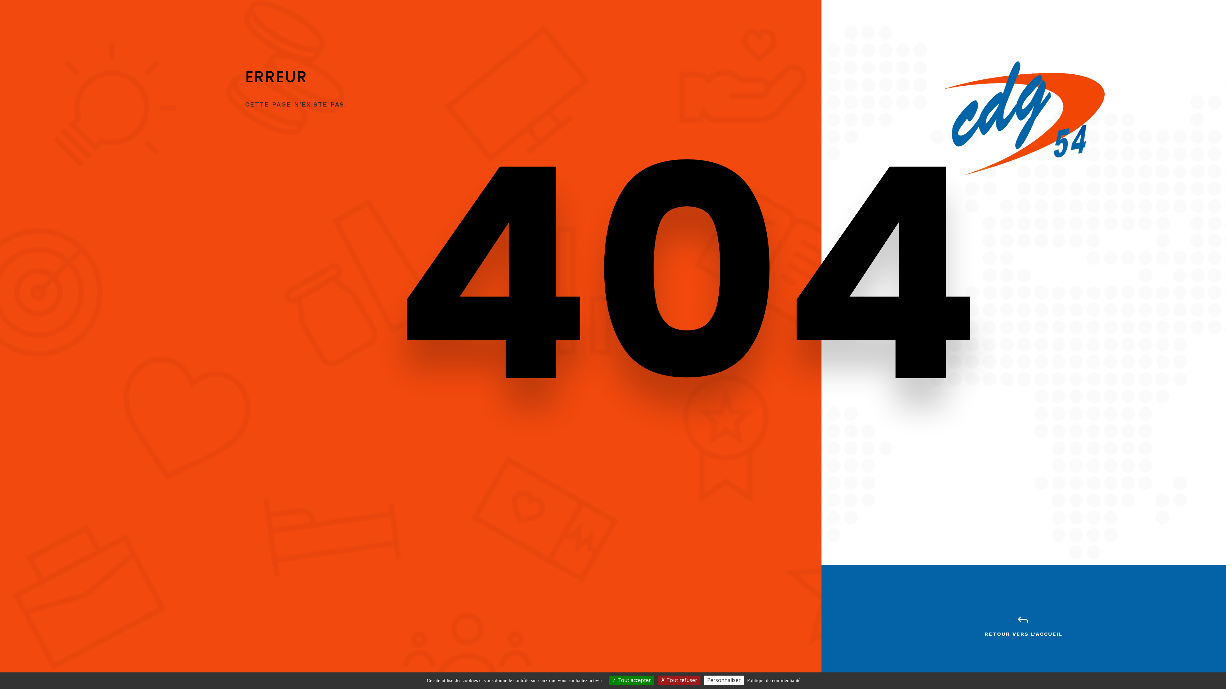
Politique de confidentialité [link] (773, 680)
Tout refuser (681, 680)
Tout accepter (633, 680)
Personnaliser (724, 680)
